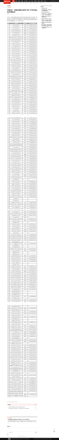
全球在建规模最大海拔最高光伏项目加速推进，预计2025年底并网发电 (18, 419)
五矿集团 (9, 7)
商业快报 (9, 5)
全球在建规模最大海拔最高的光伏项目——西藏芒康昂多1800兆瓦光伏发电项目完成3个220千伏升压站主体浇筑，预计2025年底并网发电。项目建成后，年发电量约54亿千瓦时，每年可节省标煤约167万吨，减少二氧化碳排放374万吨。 (22, 421)
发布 (35, 432)
